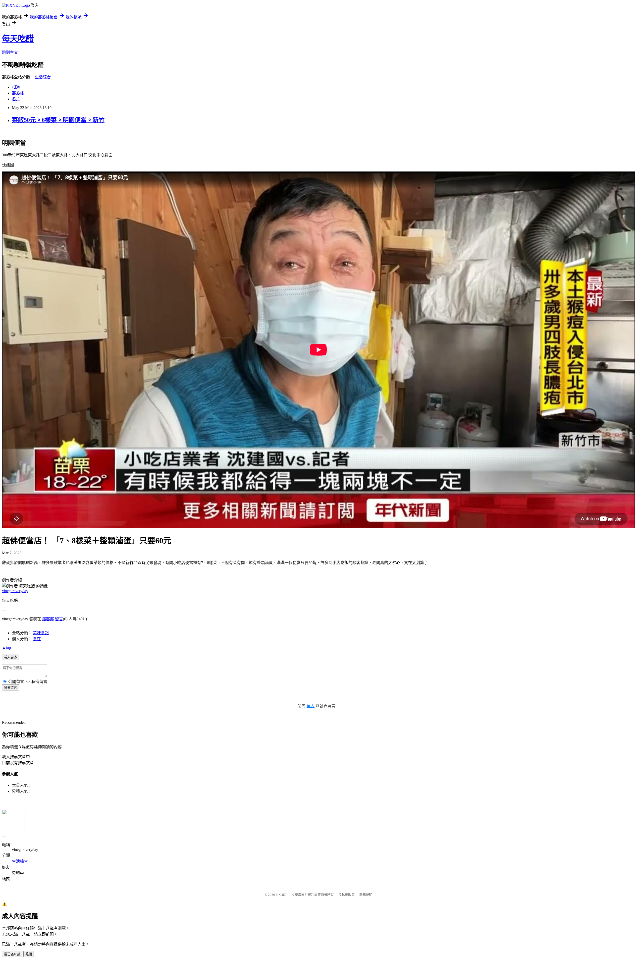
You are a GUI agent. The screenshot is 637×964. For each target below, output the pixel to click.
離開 (28, 954)
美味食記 (41, 633)
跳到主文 (10, 52)
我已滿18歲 (12, 954)
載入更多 (10, 657)
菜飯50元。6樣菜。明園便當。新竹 (58, 120)
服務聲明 (365, 895)
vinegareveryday (15, 591)
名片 (16, 99)
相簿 (16, 87)
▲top (6, 647)
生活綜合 (43, 77)
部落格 (18, 93)
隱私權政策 (346, 895)
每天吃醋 (18, 38)
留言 (59, 619)
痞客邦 (48, 619)
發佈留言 (10, 687)
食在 (37, 639)
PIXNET (281, 895)
